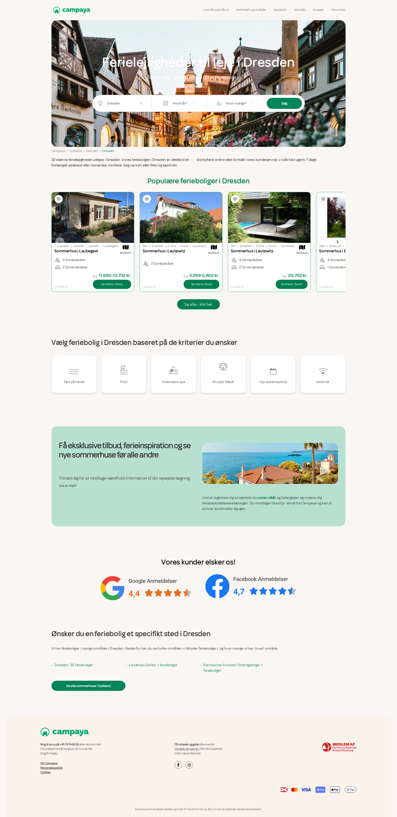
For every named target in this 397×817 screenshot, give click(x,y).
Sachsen (92, 151)
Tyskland (75, 151)
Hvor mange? (236, 103)
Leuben (79, 246)
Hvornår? (180, 103)
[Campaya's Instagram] (189, 765)
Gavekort (280, 10)
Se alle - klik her (198, 304)
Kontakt (300, 10)
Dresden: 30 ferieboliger (73, 665)
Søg (284, 103)
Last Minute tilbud (216, 10)
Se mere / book (112, 284)
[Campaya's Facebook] (178, 765)
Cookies (45, 772)
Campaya (58, 151)
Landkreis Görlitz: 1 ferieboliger (153, 665)
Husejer (318, 10)
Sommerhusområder (251, 10)
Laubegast (110, 246)
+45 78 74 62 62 (69, 744)
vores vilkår (267, 497)
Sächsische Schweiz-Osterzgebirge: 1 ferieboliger (233, 668)
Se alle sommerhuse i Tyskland (88, 685)
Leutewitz (199, 246)
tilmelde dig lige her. (187, 749)
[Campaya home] (70, 10)
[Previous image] (59, 242)
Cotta (172, 246)
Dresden (108, 151)
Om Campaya (49, 763)
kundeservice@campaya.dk (60, 749)
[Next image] (337, 242)
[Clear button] (141, 103)
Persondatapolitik (51, 768)
